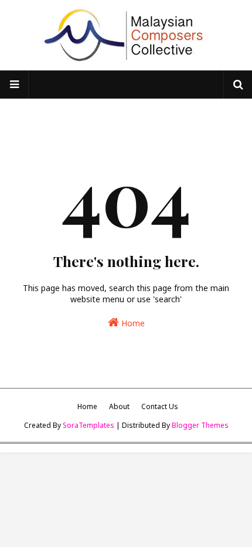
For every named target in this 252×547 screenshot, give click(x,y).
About (119, 406)
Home (132, 323)
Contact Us (159, 406)
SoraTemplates (88, 425)
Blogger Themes (200, 425)
